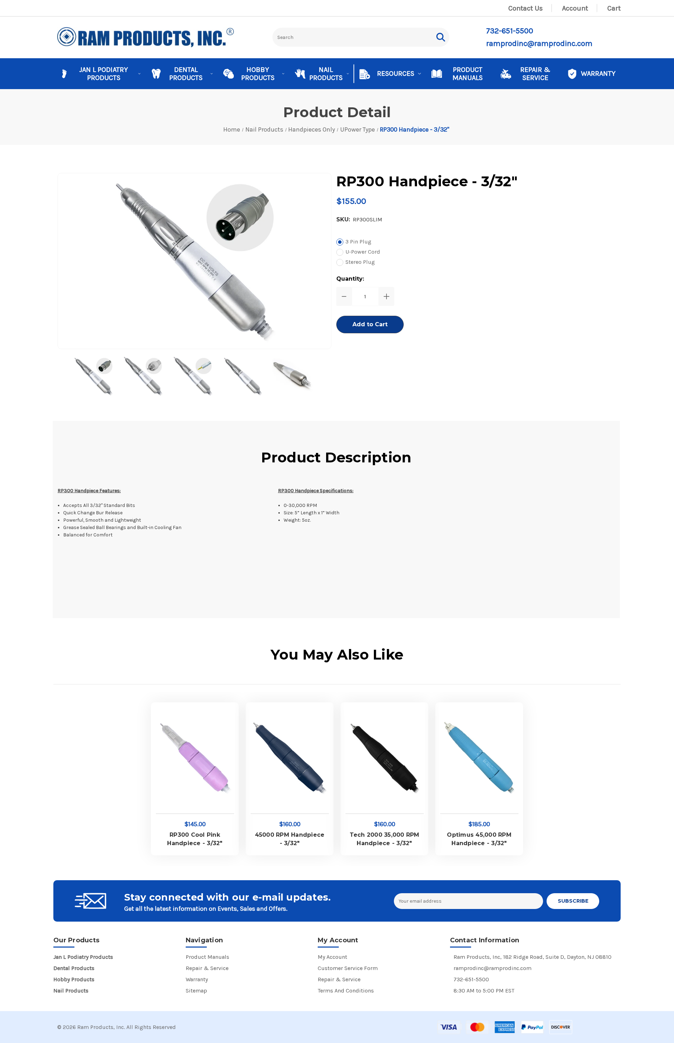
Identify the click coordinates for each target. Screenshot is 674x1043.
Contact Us (525, 8)
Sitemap (196, 990)
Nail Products (326, 74)
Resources (395, 73)
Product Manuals (467, 74)
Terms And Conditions (346, 990)
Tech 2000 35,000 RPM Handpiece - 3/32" (384, 839)
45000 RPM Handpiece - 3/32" (290, 839)
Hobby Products (258, 74)
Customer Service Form (348, 968)
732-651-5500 (509, 30)
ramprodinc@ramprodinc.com (539, 43)
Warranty (598, 73)
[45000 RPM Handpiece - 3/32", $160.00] (290, 758)
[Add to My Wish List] (225, 715)
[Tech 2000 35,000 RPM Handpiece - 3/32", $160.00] (384, 758)
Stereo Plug (360, 262)
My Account (332, 957)
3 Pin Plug (358, 241)
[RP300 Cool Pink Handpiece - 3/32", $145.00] (195, 758)
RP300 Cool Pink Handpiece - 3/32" (194, 839)
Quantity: (350, 278)
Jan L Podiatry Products (103, 74)
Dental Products (186, 74)
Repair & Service (535, 74)
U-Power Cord (362, 251)
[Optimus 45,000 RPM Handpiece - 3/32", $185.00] (479, 758)
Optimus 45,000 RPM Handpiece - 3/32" (479, 839)
